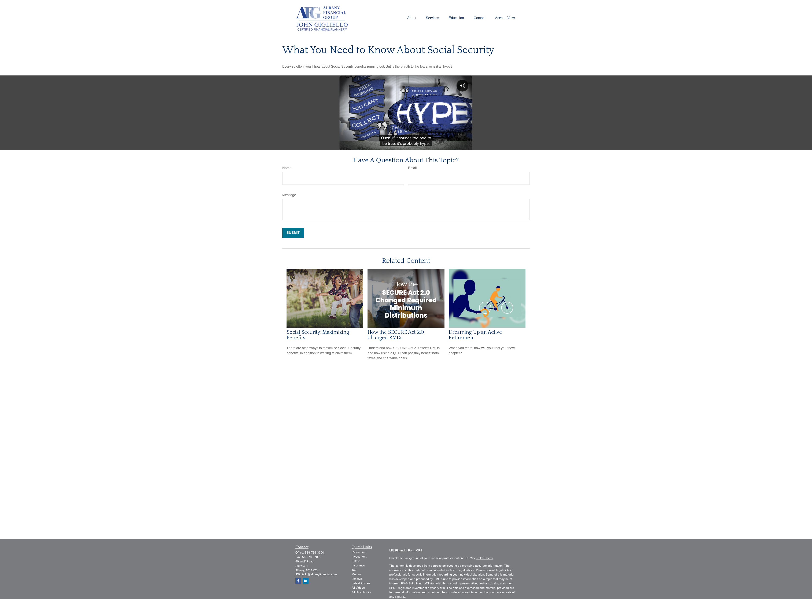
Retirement (359, 552)
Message (289, 195)
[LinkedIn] (306, 581)
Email (412, 168)
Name (286, 168)
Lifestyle (357, 578)
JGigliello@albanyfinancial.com (316, 574)
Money (356, 574)
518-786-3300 (314, 552)
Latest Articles (361, 583)
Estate (356, 561)
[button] (412, 18)
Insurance (358, 565)
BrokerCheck (484, 558)
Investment (359, 556)
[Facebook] (298, 581)
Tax (354, 570)
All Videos (358, 587)
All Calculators (361, 592)
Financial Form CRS (408, 550)
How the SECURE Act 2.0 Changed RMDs (396, 335)
